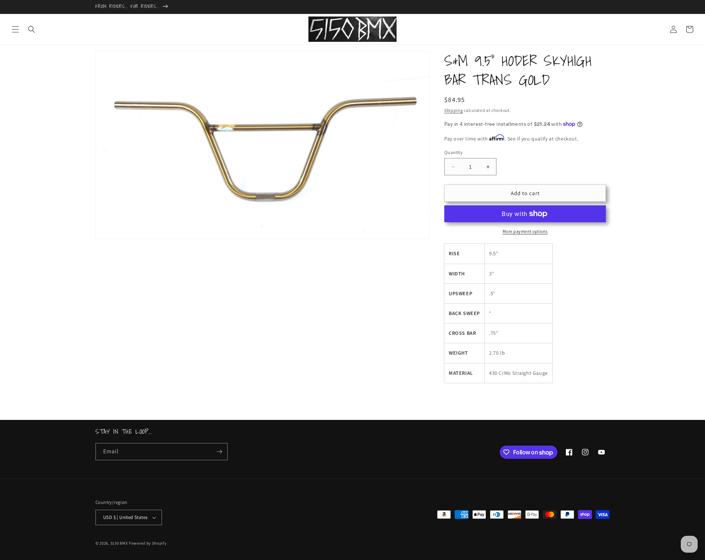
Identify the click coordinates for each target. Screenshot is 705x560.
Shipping (453, 110)
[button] (15, 29)
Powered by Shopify (148, 543)
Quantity (453, 152)
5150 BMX (119, 543)
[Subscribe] (219, 451)
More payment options (525, 231)
